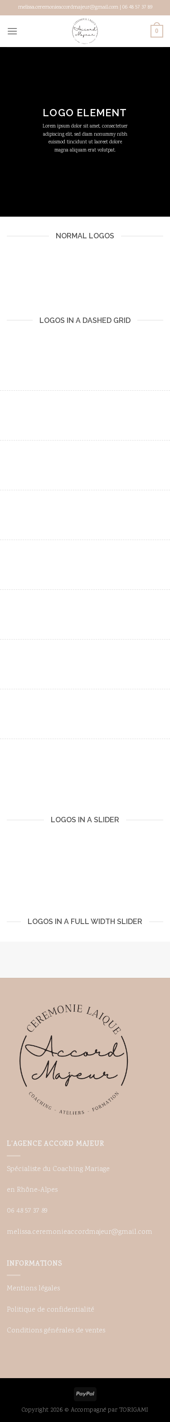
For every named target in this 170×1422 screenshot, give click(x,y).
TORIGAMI (133, 1410)
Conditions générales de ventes (56, 1331)
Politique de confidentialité (50, 1310)
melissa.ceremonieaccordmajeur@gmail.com (79, 1232)
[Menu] (12, 31)
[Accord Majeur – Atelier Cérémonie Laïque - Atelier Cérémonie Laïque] (85, 31)
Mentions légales (33, 1289)
